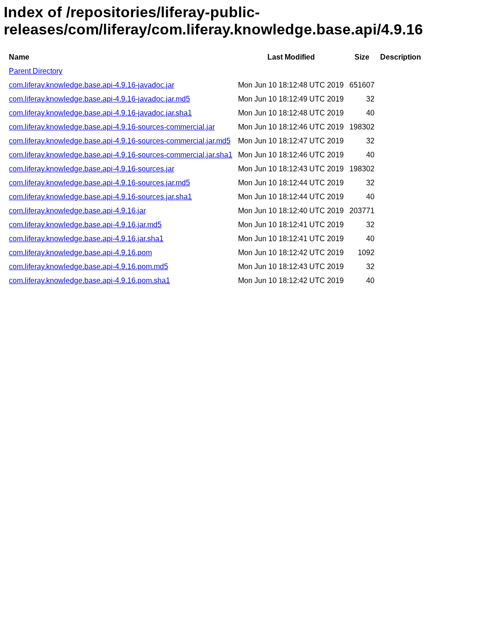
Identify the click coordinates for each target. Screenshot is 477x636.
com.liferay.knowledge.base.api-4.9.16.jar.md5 (85, 225)
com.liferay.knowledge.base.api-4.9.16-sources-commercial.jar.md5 (120, 141)
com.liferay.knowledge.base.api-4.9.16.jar (77, 211)
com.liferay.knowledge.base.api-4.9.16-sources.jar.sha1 (100, 197)
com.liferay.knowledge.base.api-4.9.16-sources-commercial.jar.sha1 (120, 155)
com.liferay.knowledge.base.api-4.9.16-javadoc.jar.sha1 (100, 113)
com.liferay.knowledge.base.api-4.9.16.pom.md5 (88, 267)
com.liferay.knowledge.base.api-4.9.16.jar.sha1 (86, 239)
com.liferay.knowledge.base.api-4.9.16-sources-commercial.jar (112, 127)
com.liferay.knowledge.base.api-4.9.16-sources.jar (91, 169)
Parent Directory (35, 71)
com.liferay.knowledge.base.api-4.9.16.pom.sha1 (89, 280)
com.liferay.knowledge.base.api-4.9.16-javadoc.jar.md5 (99, 99)
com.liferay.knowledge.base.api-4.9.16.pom (80, 253)
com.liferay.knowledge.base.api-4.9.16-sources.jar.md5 (99, 183)
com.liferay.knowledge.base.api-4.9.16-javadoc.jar (91, 85)
